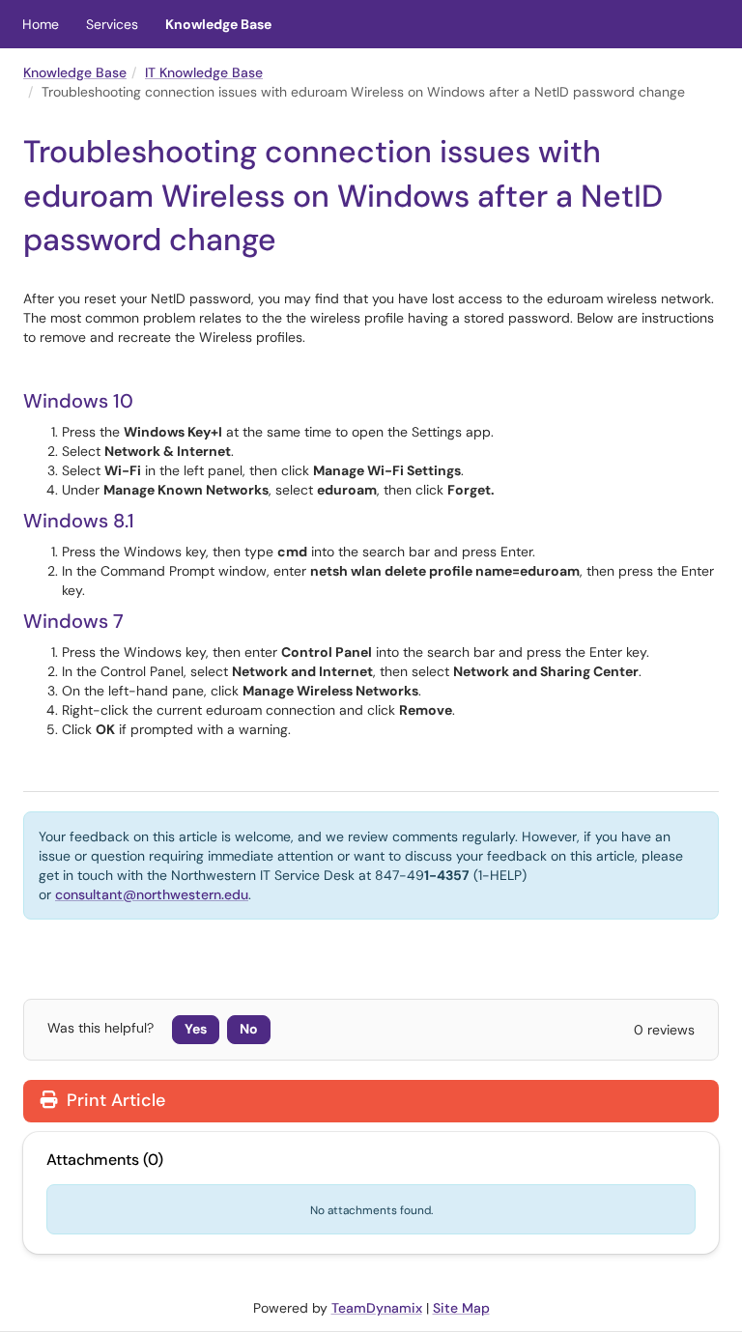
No (249, 1028)
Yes (196, 1028)
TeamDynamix (376, 1308)
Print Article (113, 1100)
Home (40, 24)
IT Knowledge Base (204, 72)
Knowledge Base (218, 24)
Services (112, 24)
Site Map (461, 1308)
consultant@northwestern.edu (151, 894)
